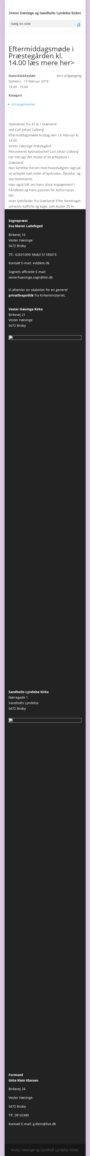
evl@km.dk (41, 263)
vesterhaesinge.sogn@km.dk (31, 277)
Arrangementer (24, 104)
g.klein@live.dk (44, 1124)
